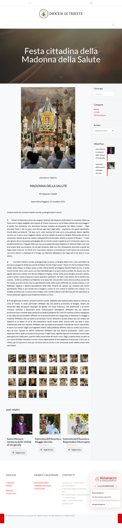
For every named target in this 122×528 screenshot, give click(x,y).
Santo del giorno (106, 495)
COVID (96, 112)
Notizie (96, 109)
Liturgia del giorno (106, 504)
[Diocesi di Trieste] (61, 14)
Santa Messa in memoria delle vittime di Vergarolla (19, 441)
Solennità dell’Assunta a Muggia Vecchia (48, 440)
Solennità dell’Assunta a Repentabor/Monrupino (76, 440)
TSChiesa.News (100, 115)
